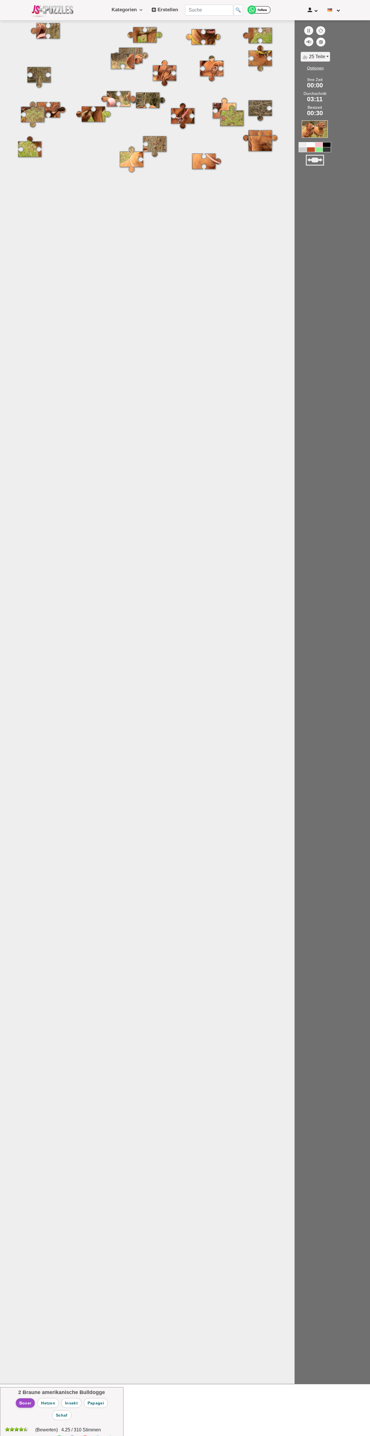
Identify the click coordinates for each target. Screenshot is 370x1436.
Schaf (62, 1415)
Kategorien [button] (126, 9)
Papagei (96, 1403)
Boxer (25, 1403)
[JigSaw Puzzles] (52, 10)
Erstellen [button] (167, 9)
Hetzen (48, 1403)
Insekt (71, 1403)
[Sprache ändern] (334, 10)
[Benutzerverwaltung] (312, 10)
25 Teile (316, 56)
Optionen (315, 68)
